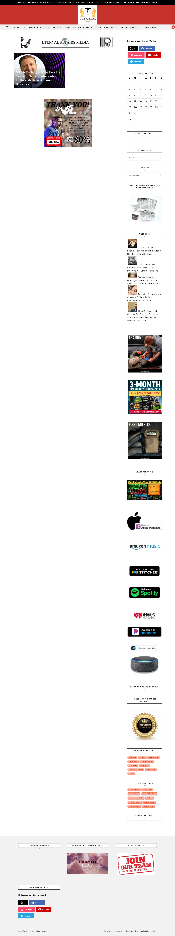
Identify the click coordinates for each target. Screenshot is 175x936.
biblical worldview (135, 802)
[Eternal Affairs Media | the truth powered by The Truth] (87, 15)
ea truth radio (134, 794)
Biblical (132, 773)
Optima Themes (40, 931)
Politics (142, 757)
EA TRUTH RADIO (129, 27)
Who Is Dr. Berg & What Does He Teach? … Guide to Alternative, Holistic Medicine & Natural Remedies (38, 78)
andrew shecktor (134, 806)
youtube (155, 55)
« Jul (130, 119)
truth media (148, 790)
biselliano (149, 798)
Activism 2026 (106, 27)
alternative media (149, 802)
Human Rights (151, 769)
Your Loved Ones (147, 761)
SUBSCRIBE (150, 27)
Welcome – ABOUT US (34, 27)
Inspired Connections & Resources (72, 27)
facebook (148, 48)
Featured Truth (153, 757)
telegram (137, 61)
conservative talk (148, 806)
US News (133, 757)
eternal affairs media (149, 794)
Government (133, 761)
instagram (138, 55)
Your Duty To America (136, 769)
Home (16, 27)
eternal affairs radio (136, 798)
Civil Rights (133, 765)
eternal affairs (134, 790)
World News (144, 765)
